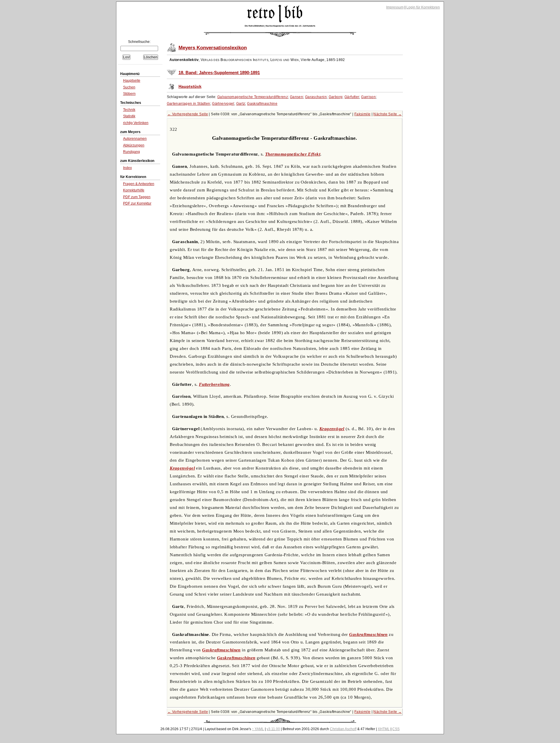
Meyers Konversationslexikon (212, 47)
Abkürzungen (133, 145)
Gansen (296, 97)
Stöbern (129, 94)
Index (127, 168)
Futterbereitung (214, 384)
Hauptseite (131, 81)
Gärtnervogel (223, 104)
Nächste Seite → (387, 114)
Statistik (129, 116)
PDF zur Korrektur (137, 203)
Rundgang (131, 152)
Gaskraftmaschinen (368, 634)
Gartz (240, 104)
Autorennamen (135, 139)
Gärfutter (351, 97)
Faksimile (362, 114)
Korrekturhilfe (133, 190)
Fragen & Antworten (138, 184)
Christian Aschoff (343, 729)
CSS (396, 729)
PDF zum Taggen (136, 197)
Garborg (336, 97)
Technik (129, 110)
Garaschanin (316, 97)
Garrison (368, 97)
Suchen (129, 87)
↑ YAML (258, 729)
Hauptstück (190, 86)
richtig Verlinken (135, 123)
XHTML (384, 729)
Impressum (395, 7)
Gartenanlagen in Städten (188, 104)
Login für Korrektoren (423, 7)
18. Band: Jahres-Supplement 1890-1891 (219, 72)
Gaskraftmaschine (262, 104)
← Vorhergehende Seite (187, 114)
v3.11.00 (273, 729)
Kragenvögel (331, 428)
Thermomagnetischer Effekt (292, 154)
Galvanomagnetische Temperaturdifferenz (252, 97)
